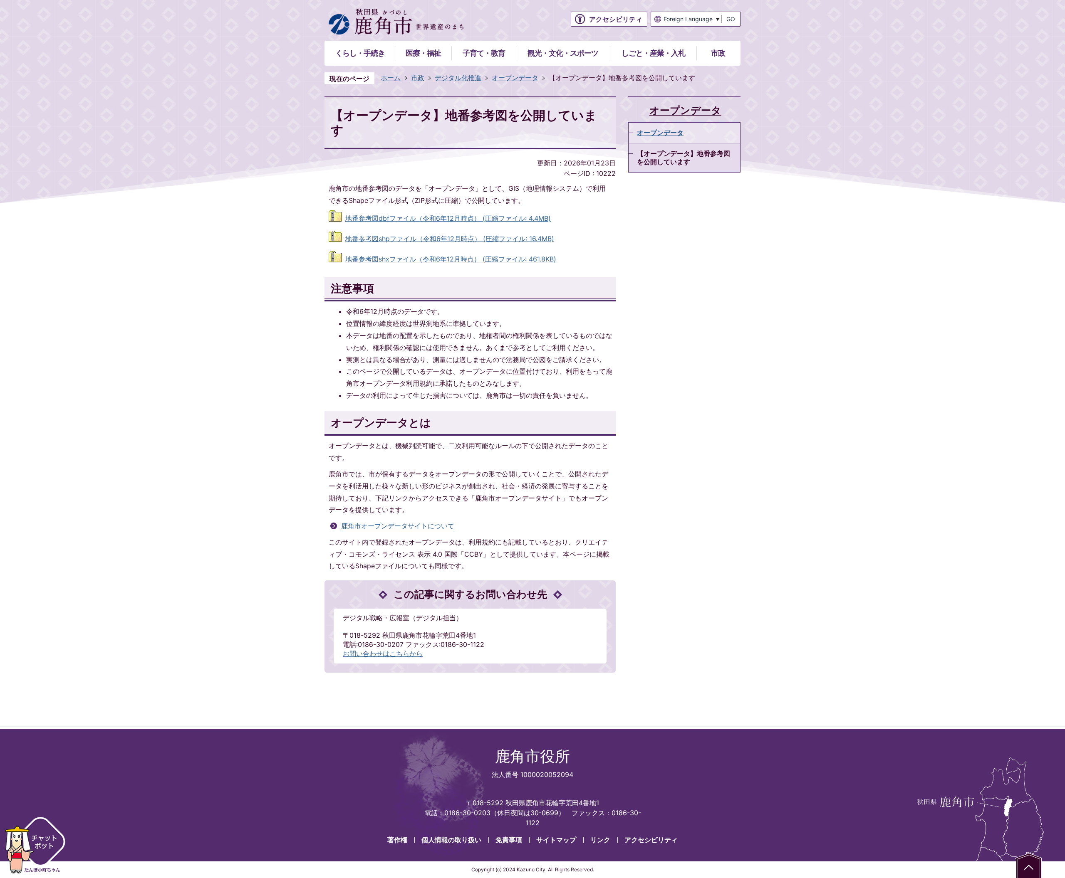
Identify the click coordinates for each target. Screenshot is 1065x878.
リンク (600, 840)
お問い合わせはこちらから (383, 653)
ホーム (391, 78)
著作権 (397, 840)
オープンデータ (515, 78)
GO (730, 18)
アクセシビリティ (651, 840)
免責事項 (508, 840)
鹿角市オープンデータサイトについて (397, 526)
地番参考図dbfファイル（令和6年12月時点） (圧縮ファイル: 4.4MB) (448, 218)
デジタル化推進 (458, 78)
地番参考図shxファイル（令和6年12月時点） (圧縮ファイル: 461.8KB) (450, 259)
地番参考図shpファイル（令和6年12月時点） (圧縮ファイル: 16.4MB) (449, 238)
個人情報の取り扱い (451, 840)
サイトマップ (556, 840)
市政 (417, 78)
